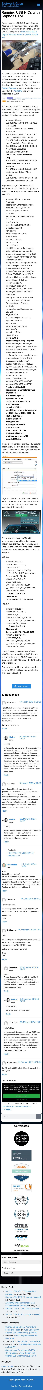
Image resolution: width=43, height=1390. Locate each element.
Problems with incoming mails (26, 1341)
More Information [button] (21, 1100)
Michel (12, 737)
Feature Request (9, 88)
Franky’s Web (7, 1366)
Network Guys (12, 4)
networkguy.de (27, 1380)
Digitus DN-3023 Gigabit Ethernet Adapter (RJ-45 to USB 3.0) (20, 34)
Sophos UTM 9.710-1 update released (22, 1314)
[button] (38, 4)
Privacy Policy (25, 1386)
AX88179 (18, 91)
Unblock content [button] (21, 1096)
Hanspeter (12, 864)
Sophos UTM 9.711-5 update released (22, 1308)
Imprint (14, 1386)
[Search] (38, 1116)
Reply (4, 728)
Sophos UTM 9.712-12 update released (23, 1297)
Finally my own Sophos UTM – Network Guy (21, 854)
